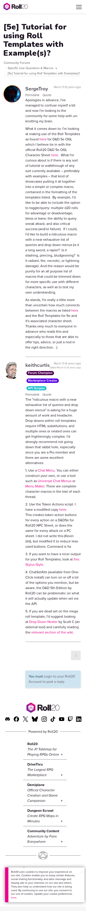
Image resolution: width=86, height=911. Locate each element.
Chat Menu (46, 470)
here (14, 898)
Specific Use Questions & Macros (31, 68)
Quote (47, 95)
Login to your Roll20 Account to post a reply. (52, 679)
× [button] (81, 872)
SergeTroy (36, 88)
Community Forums (17, 63)
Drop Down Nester (43, 621)
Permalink (32, 95)
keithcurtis (37, 365)
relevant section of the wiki (52, 632)
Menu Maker (34, 486)
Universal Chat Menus (54, 480)
